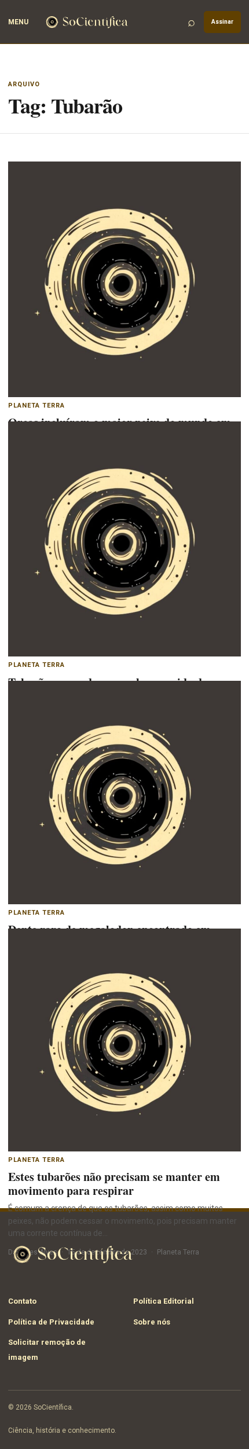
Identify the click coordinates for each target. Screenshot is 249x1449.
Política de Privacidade (51, 1322)
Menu (18, 22)
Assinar (222, 22)
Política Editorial (163, 1301)
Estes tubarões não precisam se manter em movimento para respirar (114, 1183)
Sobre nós (151, 1322)
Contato (22, 1301)
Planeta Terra (36, 405)
